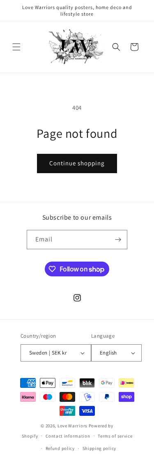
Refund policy (60, 448)
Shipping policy (100, 448)
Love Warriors (72, 426)
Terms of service (115, 436)
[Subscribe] (118, 239)
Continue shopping (77, 163)
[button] (16, 47)
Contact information (68, 436)
